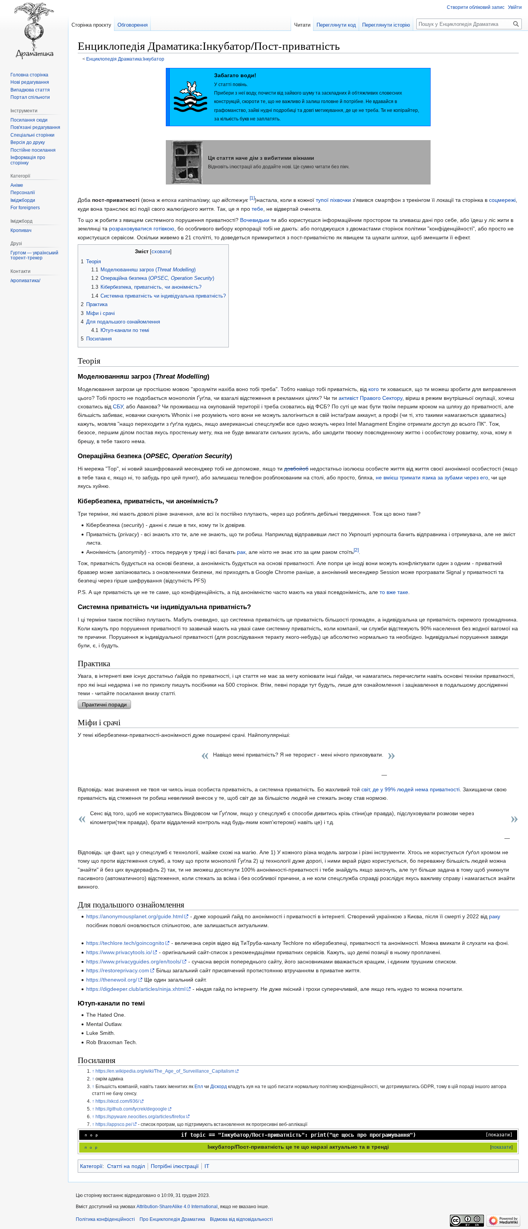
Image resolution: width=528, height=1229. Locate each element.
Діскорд (218, 1086)
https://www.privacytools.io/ (119, 952)
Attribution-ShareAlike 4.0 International (177, 1206)
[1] (252, 198)
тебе (257, 209)
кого (373, 389)
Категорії (91, 1166)
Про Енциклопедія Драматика (172, 1219)
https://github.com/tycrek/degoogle (131, 1108)
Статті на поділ (126, 1166)
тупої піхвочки (333, 200)
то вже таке (394, 592)
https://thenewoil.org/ (111, 980)
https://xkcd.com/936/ (117, 1101)
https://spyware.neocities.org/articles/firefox (140, 1116)
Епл (198, 1086)
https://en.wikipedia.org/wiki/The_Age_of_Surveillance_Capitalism (164, 1070)
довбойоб (296, 469)
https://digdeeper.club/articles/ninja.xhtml (136, 989)
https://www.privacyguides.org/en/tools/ (133, 961)
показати (499, 1135)
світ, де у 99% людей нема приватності (410, 789)
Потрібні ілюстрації (175, 1166)
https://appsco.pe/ (113, 1124)
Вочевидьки (254, 220)
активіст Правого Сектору (370, 398)
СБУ (118, 406)
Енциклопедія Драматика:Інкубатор (125, 58)
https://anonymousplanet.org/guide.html (134, 916)
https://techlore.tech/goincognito (125, 943)
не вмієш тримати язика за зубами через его (432, 477)
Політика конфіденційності (105, 1219)
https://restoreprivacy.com (117, 970)
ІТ (206, 1166)
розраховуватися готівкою (141, 228)
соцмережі (502, 200)
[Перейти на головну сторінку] (34, 31)
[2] (356, 549)
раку (494, 916)
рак (241, 552)
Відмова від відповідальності (241, 1219)
